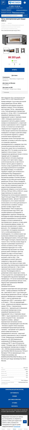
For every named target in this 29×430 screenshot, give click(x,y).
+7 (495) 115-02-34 (14, 6)
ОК (25, 421)
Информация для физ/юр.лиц (15, 389)
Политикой (17, 426)
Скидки (14, 396)
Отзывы (14, 402)
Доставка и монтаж (14, 399)
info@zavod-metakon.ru (21, 10)
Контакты (14, 406)
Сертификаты (14, 392)
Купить (14, 70)
